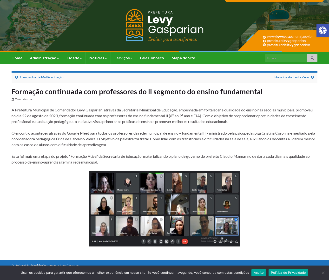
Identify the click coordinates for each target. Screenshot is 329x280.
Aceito (259, 272)
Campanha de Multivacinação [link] (42, 77)
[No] (323, 272)
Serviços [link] (122, 57)
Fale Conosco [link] (152, 57)
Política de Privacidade (288, 272)
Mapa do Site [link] (183, 57)
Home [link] (17, 57)
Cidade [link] (73, 57)
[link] (322, 30)
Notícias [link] (97, 57)
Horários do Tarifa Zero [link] (292, 77)
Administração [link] (43, 57)
